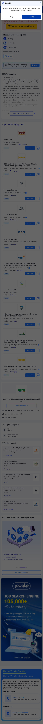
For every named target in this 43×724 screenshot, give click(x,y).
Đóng (11, 17)
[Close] (40, 3)
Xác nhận (32, 17)
